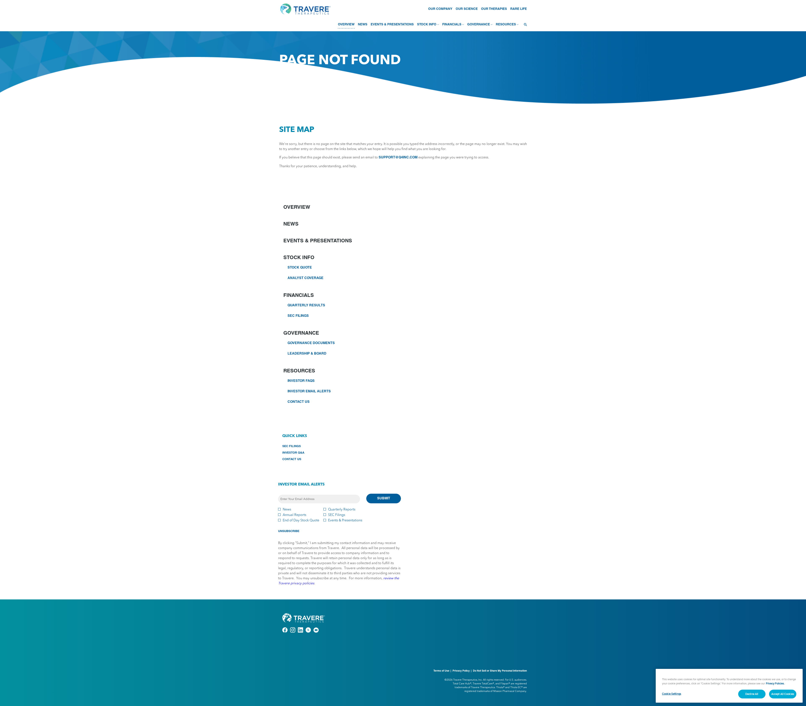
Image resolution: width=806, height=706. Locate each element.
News (290, 224)
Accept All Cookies (782, 694)
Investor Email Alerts (309, 391)
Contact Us (299, 402)
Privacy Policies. (775, 683)
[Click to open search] (524, 24)
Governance (301, 333)
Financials (298, 295)
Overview (296, 207)
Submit (383, 498)
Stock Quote (300, 267)
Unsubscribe (288, 531)
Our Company (440, 9)
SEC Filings (298, 316)
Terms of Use (441, 671)
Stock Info (298, 258)
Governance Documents (311, 343)
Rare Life (518, 9)
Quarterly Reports (341, 509)
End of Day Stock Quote (301, 520)
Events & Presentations (317, 241)
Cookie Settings (671, 694)
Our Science (467, 9)
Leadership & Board (307, 353)
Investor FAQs (301, 381)
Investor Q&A (299, 453)
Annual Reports (294, 514)
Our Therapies (494, 9)
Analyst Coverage (305, 278)
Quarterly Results (306, 305)
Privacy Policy (461, 671)
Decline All (751, 694)
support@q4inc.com (398, 157)
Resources (299, 371)
